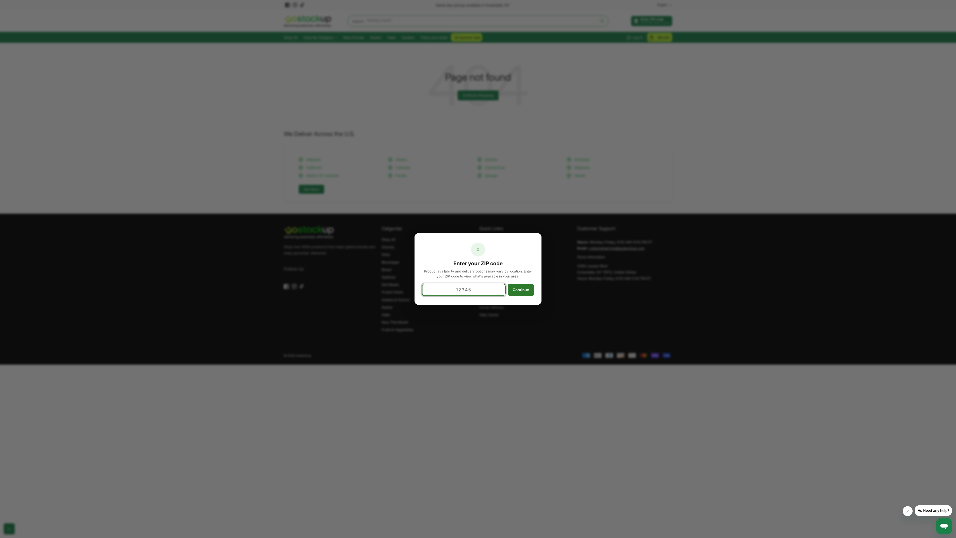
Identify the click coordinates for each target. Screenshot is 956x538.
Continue (521, 289)
